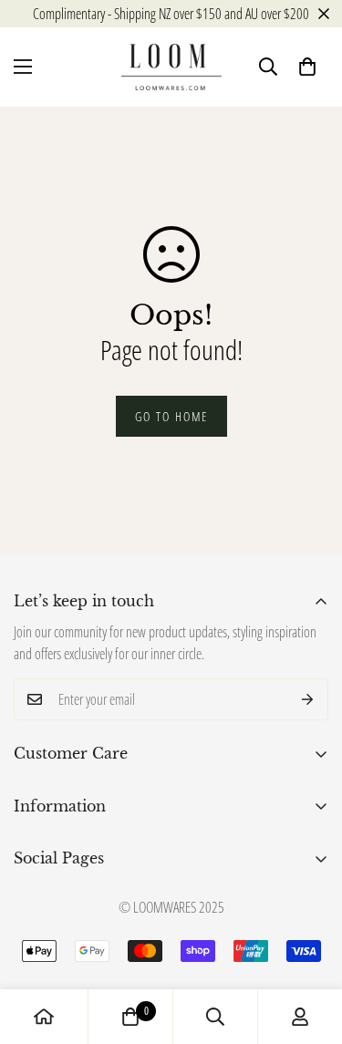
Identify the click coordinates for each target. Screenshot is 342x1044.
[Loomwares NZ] (171, 67)
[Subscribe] (307, 699)
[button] (307, 67)
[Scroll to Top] (309, 947)
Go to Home (171, 416)
